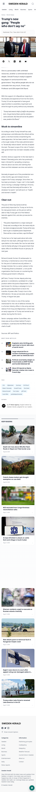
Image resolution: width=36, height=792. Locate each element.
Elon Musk (26, 388)
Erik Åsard (26, 385)
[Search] (33, 4)
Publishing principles (25, 741)
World (16, 9)
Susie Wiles (5, 394)
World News (10, 15)
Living (11, 9)
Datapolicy (22, 748)
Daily (3, 762)
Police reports (5, 765)
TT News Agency (14, 405)
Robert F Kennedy (6, 388)
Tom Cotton (16, 391)
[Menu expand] (3, 3)
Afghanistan (10, 385)
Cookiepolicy (23, 745)
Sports (30, 9)
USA (3, 385)
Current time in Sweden (26, 755)
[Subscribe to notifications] (32, 788)
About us (21, 758)
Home (3, 15)
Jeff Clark (24, 391)
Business (23, 9)
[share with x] (9, 61)
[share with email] (26, 61)
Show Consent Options (11, 732)
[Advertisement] (18, 568)
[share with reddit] (3, 61)
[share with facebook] (20, 61)
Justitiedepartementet (16, 394)
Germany (18, 385)
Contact (21, 762)
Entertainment (5, 758)
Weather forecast (24, 751)
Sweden (4, 9)
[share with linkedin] (15, 61)
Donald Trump (17, 388)
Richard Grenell (6, 391)
